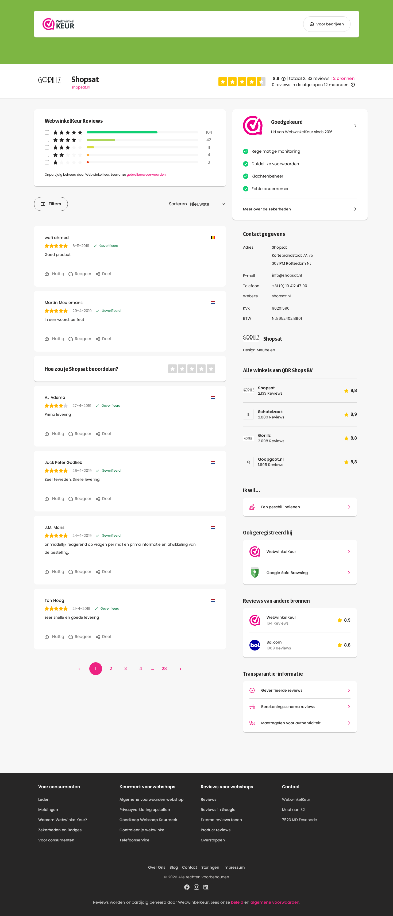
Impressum (234, 867)
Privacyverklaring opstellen (145, 809)
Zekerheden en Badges (60, 830)
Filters (55, 204)
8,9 (347, 620)
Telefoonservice (134, 840)
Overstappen (213, 840)
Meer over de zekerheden (267, 209)
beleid (237, 902)
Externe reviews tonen (221, 819)
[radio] (222, 81)
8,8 (279, 79)
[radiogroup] (241, 81)
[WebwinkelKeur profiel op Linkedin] (206, 886)
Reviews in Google (218, 809)
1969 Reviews (279, 648)
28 (164, 668)
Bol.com (274, 642)
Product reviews (215, 830)
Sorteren (178, 204)
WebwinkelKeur (281, 617)
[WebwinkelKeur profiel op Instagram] (196, 886)
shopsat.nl (80, 87)
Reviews (208, 799)
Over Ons (156, 867)
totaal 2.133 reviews (309, 78)
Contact (189, 867)
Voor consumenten (56, 840)
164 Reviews (277, 623)
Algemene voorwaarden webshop (151, 799)
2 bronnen (344, 78)
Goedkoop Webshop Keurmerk (148, 819)
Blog (173, 867)
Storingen (210, 867)
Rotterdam (296, 263)
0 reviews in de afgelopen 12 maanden (310, 84)
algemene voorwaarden (275, 902)
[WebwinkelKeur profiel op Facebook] (187, 886)
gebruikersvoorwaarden (146, 174)
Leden (43, 799)
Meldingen (48, 809)
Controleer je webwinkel (142, 830)
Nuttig (57, 273)
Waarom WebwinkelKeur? (62, 819)
